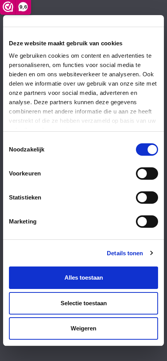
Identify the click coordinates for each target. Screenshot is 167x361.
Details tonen (125, 253)
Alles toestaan (83, 277)
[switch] (147, 173)
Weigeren (83, 328)
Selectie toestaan (84, 303)
